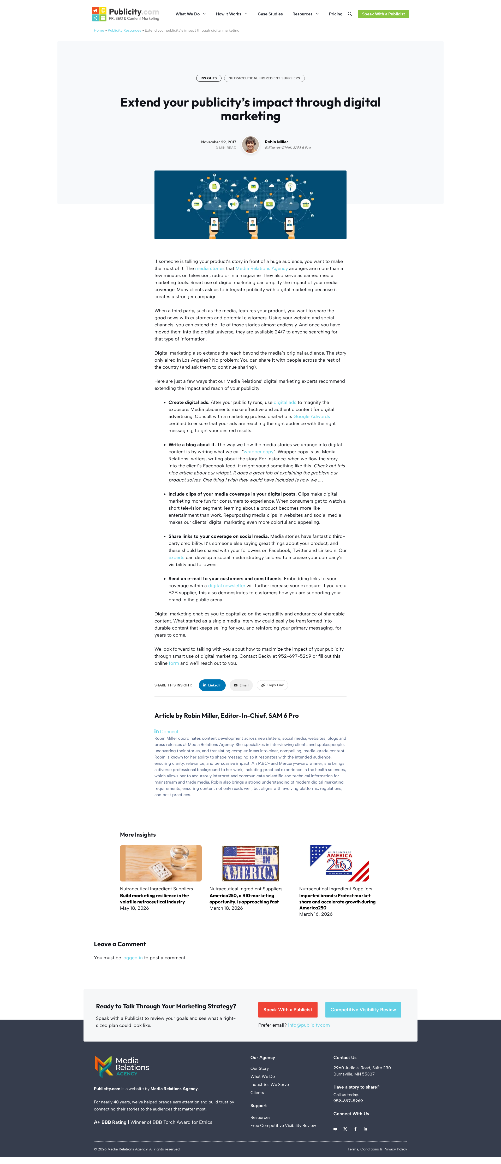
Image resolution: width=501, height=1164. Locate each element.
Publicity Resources (124, 30)
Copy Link (275, 685)
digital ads (285, 402)
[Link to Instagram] (355, 1129)
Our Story (259, 1068)
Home (99, 30)
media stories (210, 268)
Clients (257, 1092)
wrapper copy (258, 452)
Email (244, 685)
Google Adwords (312, 416)
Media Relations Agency (262, 268)
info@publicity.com (309, 1025)
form (174, 663)
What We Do (188, 13)
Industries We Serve (269, 1084)
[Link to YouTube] (335, 1129)
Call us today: (346, 1094)
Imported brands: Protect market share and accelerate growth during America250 (337, 901)
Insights (209, 78)
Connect (168, 731)
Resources (303, 13)
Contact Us (344, 1057)
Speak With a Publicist (383, 13)
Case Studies (270, 13)
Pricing (336, 13)
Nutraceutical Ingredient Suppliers (264, 78)
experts (176, 557)
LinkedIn (214, 685)
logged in (132, 958)
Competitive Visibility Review (363, 1010)
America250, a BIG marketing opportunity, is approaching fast (244, 898)
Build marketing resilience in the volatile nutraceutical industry (154, 898)
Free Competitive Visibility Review (283, 1125)
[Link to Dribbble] (365, 1129)
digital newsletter (226, 586)
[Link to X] (345, 1129)
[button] (351, 14)
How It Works (228, 13)
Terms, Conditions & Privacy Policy (377, 1149)
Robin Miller (276, 141)
